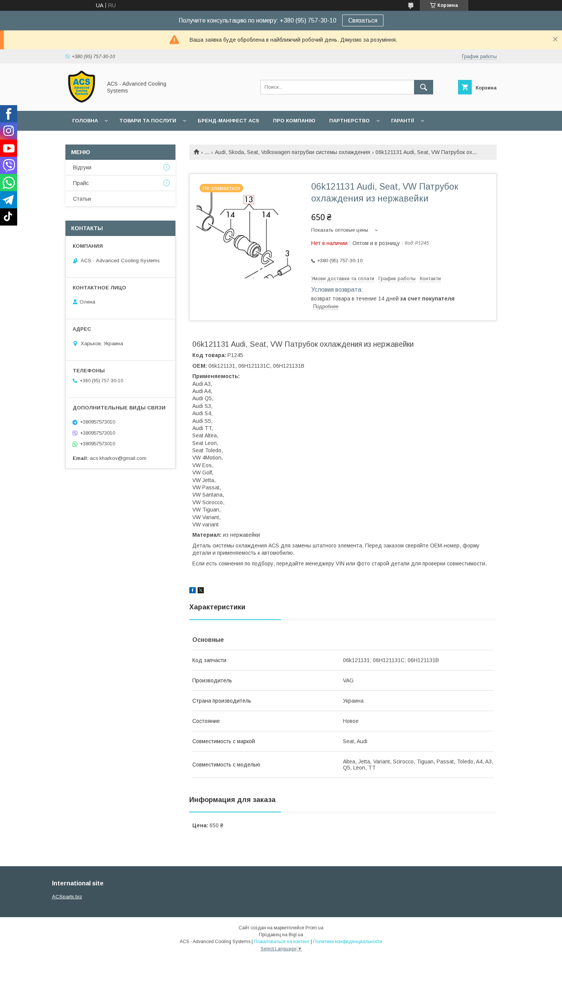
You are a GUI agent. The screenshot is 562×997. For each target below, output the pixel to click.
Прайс (81, 183)
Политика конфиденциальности (347, 941)
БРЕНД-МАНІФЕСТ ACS (228, 120)
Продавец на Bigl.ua (281, 934)
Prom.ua (314, 927)
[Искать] (423, 87)
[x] (201, 591)
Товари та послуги (147, 120)
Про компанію (294, 120)
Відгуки (82, 167)
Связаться (362, 20)
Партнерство (349, 120)
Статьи (82, 199)
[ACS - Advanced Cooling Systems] (81, 101)
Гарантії (402, 120)
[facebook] (192, 591)
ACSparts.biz (67, 897)
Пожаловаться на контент (282, 941)
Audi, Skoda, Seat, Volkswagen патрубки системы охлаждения (292, 152)
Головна (85, 120)
